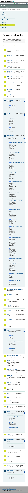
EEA (8, 1)
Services (4, 27)
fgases (9, 305)
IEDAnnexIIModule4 (11, 369)
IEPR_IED (10, 376)
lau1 (8, 393)
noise (8, 434)
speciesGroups (13, 427)
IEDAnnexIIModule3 (11, 360)
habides (9, 319)
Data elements (5, 19)
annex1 (12, 335)
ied (8, 330)
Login (17, 3)
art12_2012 (10, 55)
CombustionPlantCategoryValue (13, 142)
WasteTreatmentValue (13, 280)
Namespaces (5, 30)
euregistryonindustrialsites (11, 289)
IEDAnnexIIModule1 (11, 355)
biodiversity (10, 82)
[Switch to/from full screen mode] (19, 3)
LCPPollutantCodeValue (13, 181)
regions (13, 422)
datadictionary (11, 95)
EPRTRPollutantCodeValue (13, 162)
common (9, 89)
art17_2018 (10, 76)
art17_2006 (10, 66)
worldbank (10, 470)
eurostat (9, 294)
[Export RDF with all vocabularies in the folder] (24, 102)
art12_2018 (10, 60)
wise (8, 465)
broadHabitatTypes (13, 416)
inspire (9, 382)
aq (8, 50)
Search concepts (19, 46)
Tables (3, 17)
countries (13, 444)
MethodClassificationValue (13, 200)
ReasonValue (13, 248)
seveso (9, 451)
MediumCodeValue (13, 192)
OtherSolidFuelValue (13, 237)
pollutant (13, 348)
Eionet (7, 9)
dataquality (10, 100)
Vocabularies (5, 24)
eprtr (8, 113)
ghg (8, 314)
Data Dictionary (12, 9)
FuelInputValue (13, 172)
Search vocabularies (8, 46)
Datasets (4, 14)
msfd (8, 411)
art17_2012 (10, 71)
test (8, 456)
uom (8, 460)
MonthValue (13, 219)
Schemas (4, 22)
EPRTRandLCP (11, 135)
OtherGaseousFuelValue (13, 226)
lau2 (8, 397)
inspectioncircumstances (13, 341)
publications (10, 439)
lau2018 (9, 401)
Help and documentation (7, 12)
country (13, 475)
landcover (10, 388)
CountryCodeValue (13, 152)
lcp (8, 406)
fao (8, 299)
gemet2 (9, 310)
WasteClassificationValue (13, 273)
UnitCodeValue (13, 263)
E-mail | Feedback (6, 488)
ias (8, 324)
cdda (8, 85)
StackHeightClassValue (13, 258)
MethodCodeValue (13, 209)
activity (12, 118)
